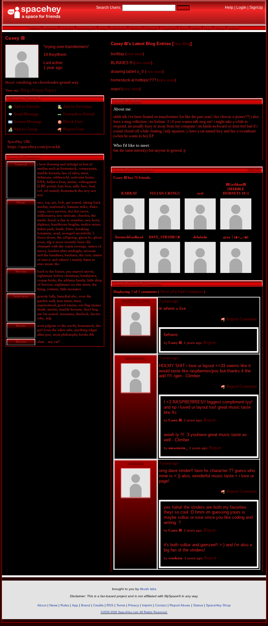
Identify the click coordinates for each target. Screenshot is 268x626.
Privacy (133, 605)
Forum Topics (44, 90)
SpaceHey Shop (218, 605)
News (53, 605)
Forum (135, 27)
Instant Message (27, 121)
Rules (64, 605)
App (207, 27)
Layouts (168, 27)
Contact (161, 605)
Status (198, 605)
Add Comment (190, 291)
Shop (220, 27)
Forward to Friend (78, 113)
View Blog (182, 44)
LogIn (241, 7)
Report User (73, 129)
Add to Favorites (77, 106)
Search (183, 7)
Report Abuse (180, 605)
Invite (196, 27)
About (233, 27)
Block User (72, 121)
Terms (120, 605)
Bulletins (118, 27)
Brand (85, 605)
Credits (98, 605)
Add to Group (25, 129)
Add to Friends (26, 106)
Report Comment (241, 318)
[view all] (254, 169)
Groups (151, 27)
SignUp (256, 7)
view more (134, 54)
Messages (86, 27)
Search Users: (108, 7)
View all (167, 291)
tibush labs (148, 589)
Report (210, 342)
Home (34, 27)
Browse (50, 27)
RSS (110, 605)
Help (229, 7)
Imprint (147, 605)
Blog (103, 27)
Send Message (26, 113)
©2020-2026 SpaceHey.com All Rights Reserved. (134, 612)
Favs (183, 27)
